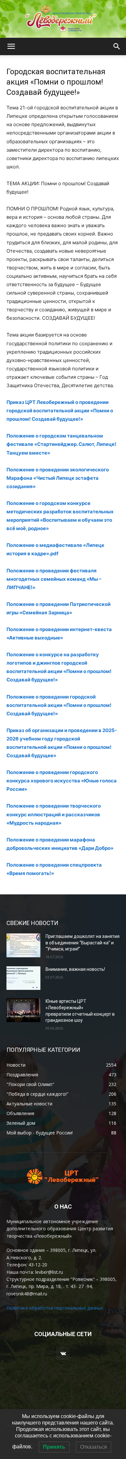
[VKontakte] (63, 1353)
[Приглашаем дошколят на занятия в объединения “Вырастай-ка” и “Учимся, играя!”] (23, 945)
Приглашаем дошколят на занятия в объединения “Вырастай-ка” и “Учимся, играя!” (83, 942)
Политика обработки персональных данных (54, 1308)
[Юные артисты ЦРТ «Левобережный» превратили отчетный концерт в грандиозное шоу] (23, 1010)
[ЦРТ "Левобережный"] (63, 19)
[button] (11, 46)
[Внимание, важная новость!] (23, 978)
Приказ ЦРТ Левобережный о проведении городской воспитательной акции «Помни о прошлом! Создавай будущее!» (59, 410)
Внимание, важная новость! (75, 969)
